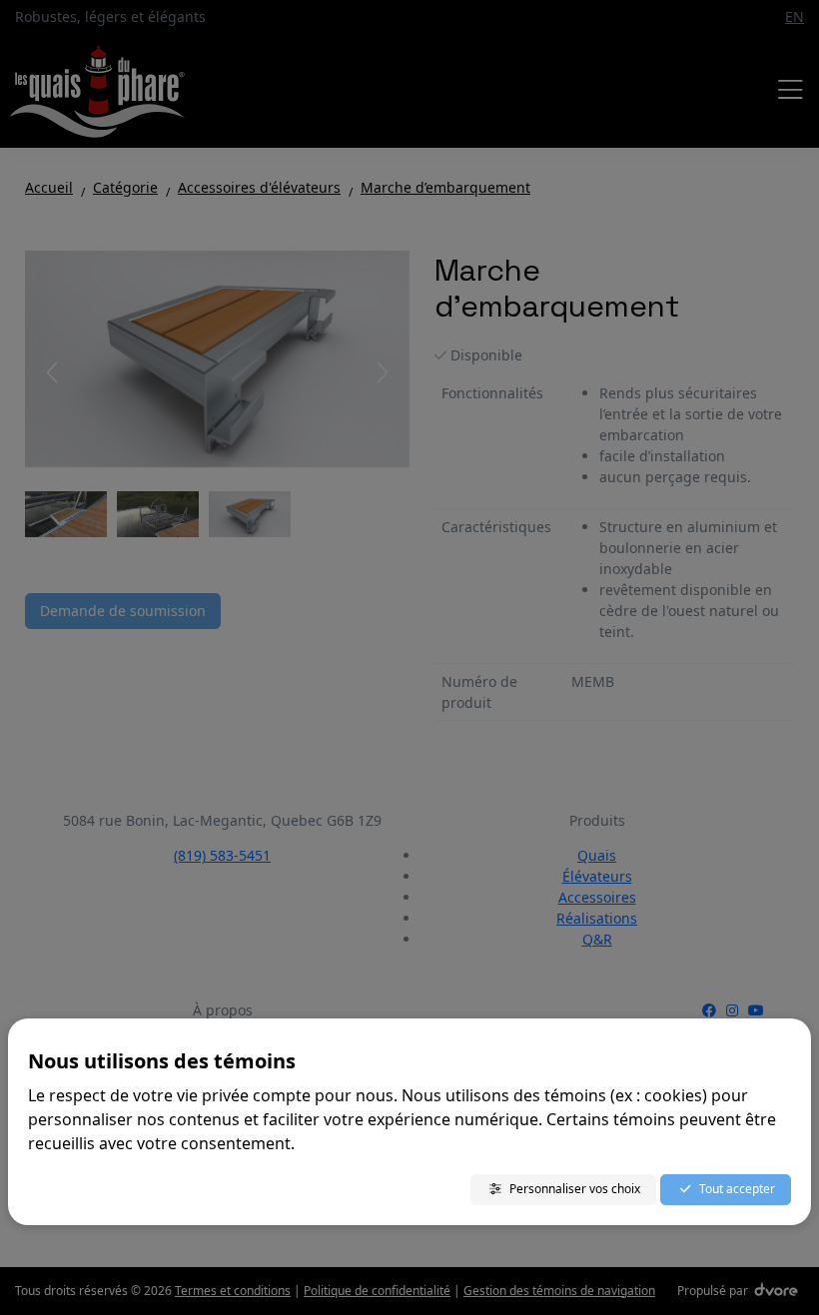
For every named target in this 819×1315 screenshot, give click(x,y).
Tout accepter (737, 1188)
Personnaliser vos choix (574, 1188)
